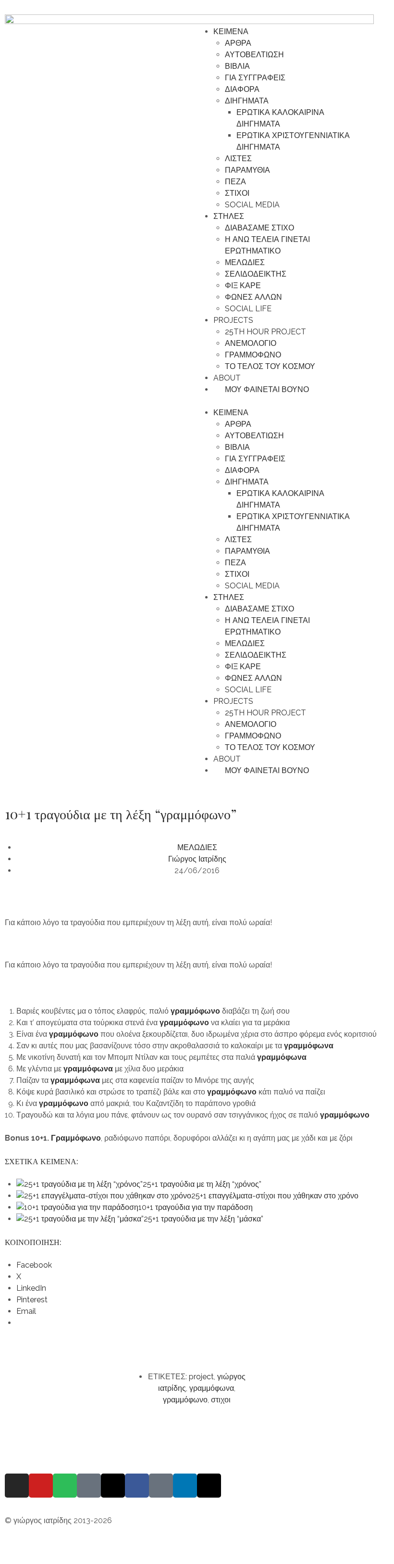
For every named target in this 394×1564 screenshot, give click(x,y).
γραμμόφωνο (195, 1011)
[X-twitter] (209, 1486)
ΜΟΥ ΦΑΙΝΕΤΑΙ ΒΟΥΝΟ (264, 389)
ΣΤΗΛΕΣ (228, 216)
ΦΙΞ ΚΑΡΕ (243, 285)
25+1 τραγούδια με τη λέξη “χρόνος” (202, 1184)
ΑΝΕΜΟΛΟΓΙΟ (250, 343)
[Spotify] (65, 1486)
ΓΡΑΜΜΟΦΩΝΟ (253, 354)
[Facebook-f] (137, 1486)
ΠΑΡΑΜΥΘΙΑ (247, 170)
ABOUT (227, 377)
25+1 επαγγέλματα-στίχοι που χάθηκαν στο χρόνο (274, 1195)
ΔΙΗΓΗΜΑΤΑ (247, 100)
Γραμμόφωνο (76, 1138)
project (201, 1376)
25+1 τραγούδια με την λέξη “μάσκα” (203, 1218)
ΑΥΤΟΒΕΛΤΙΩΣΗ (254, 54)
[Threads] (113, 1486)
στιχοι (221, 1399)
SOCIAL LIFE (248, 308)
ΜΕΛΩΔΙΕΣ (245, 262)
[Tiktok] (161, 1486)
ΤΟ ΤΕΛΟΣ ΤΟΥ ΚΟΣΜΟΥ (270, 366)
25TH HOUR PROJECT (265, 331)
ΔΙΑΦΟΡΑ (242, 89)
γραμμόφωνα (88, 1068)
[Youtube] (41, 1486)
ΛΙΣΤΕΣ (238, 158)
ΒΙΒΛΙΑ (237, 66)
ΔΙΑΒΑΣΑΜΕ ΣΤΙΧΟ (259, 227)
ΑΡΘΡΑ (238, 43)
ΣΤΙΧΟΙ (237, 193)
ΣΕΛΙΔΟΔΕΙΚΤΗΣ (255, 274)
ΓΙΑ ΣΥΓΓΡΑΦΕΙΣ (255, 77)
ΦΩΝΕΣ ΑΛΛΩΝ (253, 297)
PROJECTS (233, 320)
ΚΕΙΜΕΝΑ (230, 31)
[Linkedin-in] (185, 1486)
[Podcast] (89, 1486)
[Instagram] (17, 1486)
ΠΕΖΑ (235, 181)
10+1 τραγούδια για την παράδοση (195, 1207)
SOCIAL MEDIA (252, 204)
